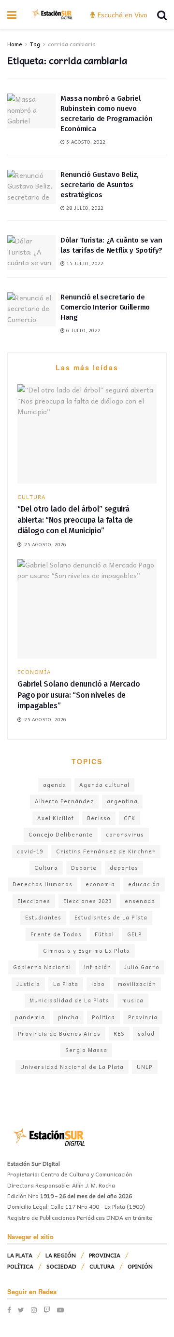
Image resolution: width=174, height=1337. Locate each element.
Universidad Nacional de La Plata (72, 1067)
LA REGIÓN (60, 1255)
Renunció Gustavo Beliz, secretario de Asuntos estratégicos (99, 184)
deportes (124, 868)
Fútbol (104, 934)
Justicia (28, 984)
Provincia (143, 1017)
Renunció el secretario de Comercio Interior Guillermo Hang (105, 307)
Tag (35, 44)
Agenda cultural (104, 785)
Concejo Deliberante (61, 834)
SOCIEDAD (61, 1266)
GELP (134, 934)
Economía (34, 672)
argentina (122, 801)
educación (144, 884)
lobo (98, 984)
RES (119, 1033)
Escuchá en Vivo (121, 14)
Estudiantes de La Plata (110, 917)
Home (14, 44)
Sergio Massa (86, 1050)
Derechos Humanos (42, 884)
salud (146, 1033)
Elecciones (33, 901)
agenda (54, 785)
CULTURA (31, 497)
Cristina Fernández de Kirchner (106, 851)
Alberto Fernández (64, 801)
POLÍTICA (20, 1266)
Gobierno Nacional (42, 967)
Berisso (99, 818)
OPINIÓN (140, 1266)
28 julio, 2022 (84, 208)
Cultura (46, 868)
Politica (103, 1017)
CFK (129, 818)
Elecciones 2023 (87, 901)
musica (133, 1000)
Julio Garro (142, 967)
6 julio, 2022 (83, 330)
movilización (137, 984)
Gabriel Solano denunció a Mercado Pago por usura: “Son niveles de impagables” (78, 694)
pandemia (30, 1017)
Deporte (84, 868)
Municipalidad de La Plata (69, 1000)
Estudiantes (43, 917)
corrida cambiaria (72, 44)
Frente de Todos (56, 934)
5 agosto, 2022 (85, 142)
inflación (97, 967)
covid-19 (30, 851)
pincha (68, 1017)
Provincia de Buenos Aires (59, 1033)
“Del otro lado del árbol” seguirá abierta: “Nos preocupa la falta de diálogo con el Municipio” (75, 519)
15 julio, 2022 (84, 263)
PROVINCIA (104, 1255)
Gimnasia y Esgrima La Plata (86, 950)
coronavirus (125, 834)
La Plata (65, 984)
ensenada (140, 901)
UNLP (145, 1067)
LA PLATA (19, 1255)
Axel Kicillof (55, 818)
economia (100, 884)
